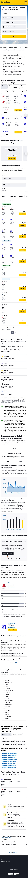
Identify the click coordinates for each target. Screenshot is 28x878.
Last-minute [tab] (15, 86)
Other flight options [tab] (20, 741)
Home (10, 852)
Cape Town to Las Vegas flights (9, 761)
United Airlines (11, 623)
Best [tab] (10, 85)
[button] (19, 9)
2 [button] (15, 332)
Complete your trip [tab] (17, 734)
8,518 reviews (11, 587)
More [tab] (20, 461)
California (15, 852)
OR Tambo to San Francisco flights (9, 753)
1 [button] (12, 332)
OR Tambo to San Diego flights (8, 763)
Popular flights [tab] (21, 744)
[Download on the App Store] (17, 874)
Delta (9, 582)
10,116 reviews (11, 627)
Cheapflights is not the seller (9, 842)
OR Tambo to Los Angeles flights (9, 755)
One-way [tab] (22, 86)
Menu (25, 1)
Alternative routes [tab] (6, 734)
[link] (12, 158)
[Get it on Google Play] (11, 874)
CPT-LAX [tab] (14, 448)
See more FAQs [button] (14, 662)
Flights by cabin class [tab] (7, 738)
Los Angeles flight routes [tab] (8, 741)
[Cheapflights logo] (5, 2)
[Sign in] (23, 3)
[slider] (26, 192)
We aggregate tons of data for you (10, 844)
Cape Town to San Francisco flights (9, 759)
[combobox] (6, 13)
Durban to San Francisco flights (9, 767)
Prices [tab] (7, 461)
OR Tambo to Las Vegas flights (8, 757)
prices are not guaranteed (6, 837)
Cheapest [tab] (4, 85)
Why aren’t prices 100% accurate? (10, 847)
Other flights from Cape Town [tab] (9, 744)
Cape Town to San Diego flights (9, 765)
